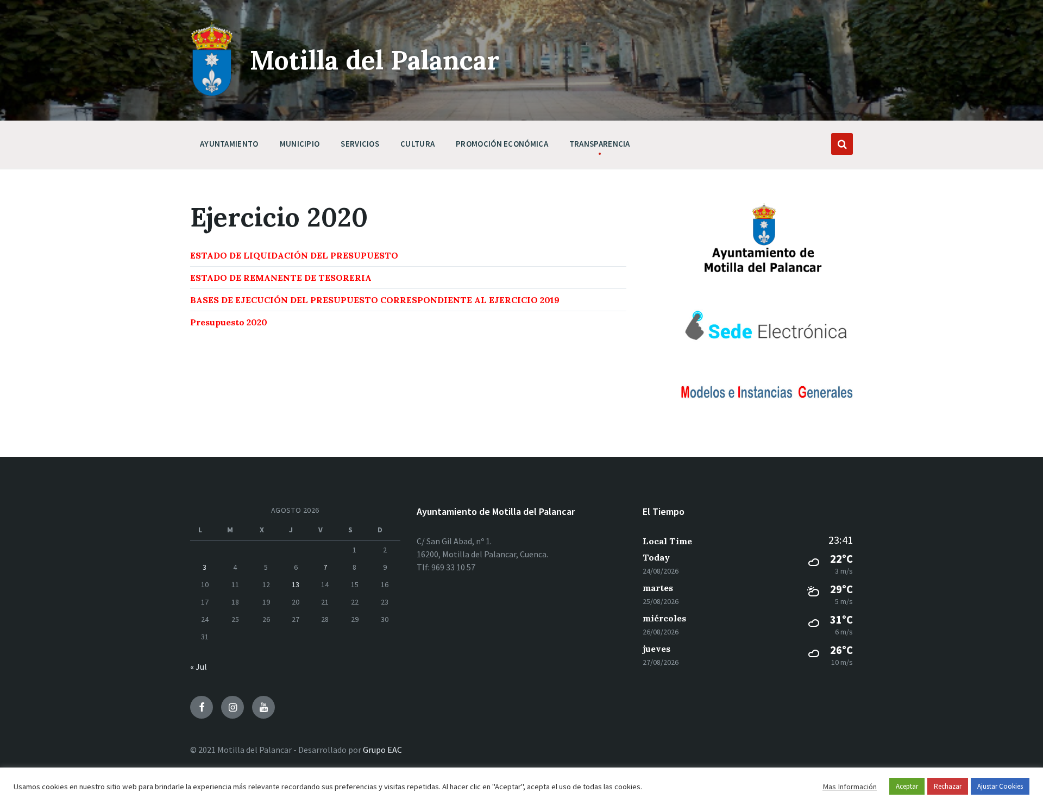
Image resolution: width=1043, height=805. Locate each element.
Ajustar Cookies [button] (1000, 786)
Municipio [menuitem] (300, 144)
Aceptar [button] (907, 786)
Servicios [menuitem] (360, 144)
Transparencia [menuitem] (599, 144)
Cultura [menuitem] (417, 144)
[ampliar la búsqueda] (842, 144)
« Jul (198, 666)
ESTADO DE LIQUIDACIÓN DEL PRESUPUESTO (294, 255)
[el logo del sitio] (212, 93)
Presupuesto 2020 (228, 322)
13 (295, 584)
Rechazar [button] (948, 786)
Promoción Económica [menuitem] (502, 144)
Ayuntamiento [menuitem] (229, 144)
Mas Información (849, 786)
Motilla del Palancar (375, 60)
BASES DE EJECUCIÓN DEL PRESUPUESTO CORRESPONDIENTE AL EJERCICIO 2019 (375, 299)
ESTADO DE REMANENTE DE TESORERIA (281, 277)
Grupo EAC (382, 749)
